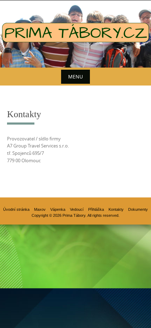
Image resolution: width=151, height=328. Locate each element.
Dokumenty (138, 209)
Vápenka (57, 209)
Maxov (40, 209)
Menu (75, 76)
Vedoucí (77, 209)
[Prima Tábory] (75, 32)
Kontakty (116, 209)
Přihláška (96, 209)
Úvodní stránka (16, 209)
